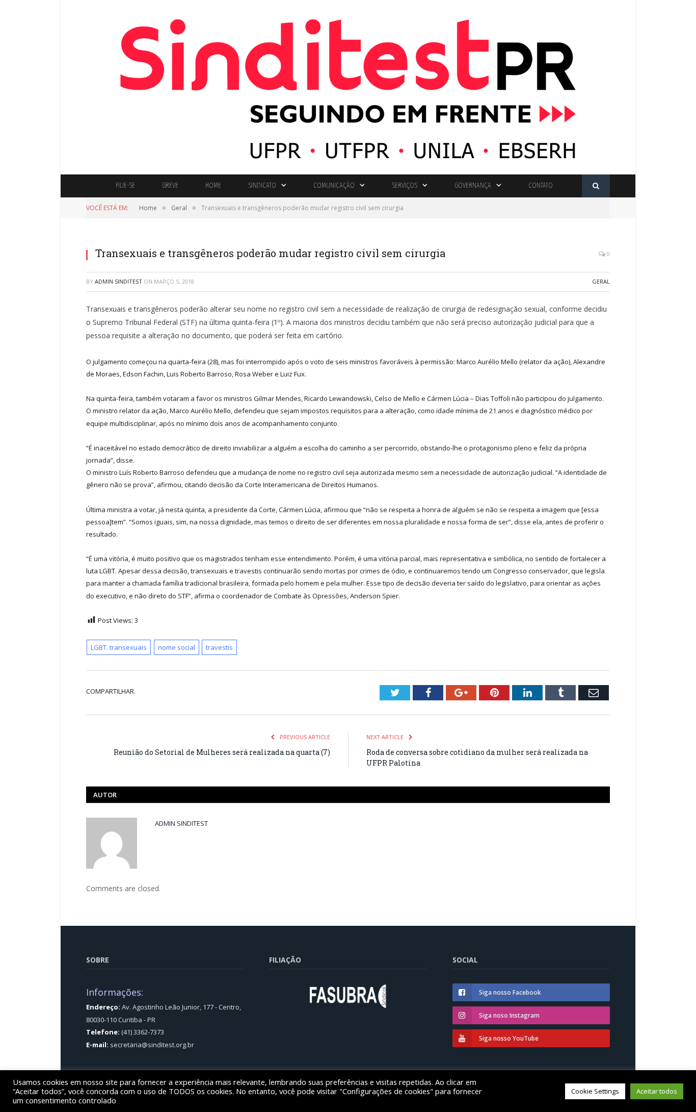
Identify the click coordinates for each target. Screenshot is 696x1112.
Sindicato (262, 185)
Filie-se (125, 185)
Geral (601, 281)
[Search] (596, 185)
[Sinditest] (348, 85)
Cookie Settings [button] (595, 1091)
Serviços (404, 185)
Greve (170, 185)
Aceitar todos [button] (656, 1091)
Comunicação (334, 185)
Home (213, 185)
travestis (219, 647)
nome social (176, 647)
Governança (472, 185)
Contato (540, 185)
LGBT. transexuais (119, 647)
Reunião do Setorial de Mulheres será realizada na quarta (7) (222, 752)
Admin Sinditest (118, 281)
